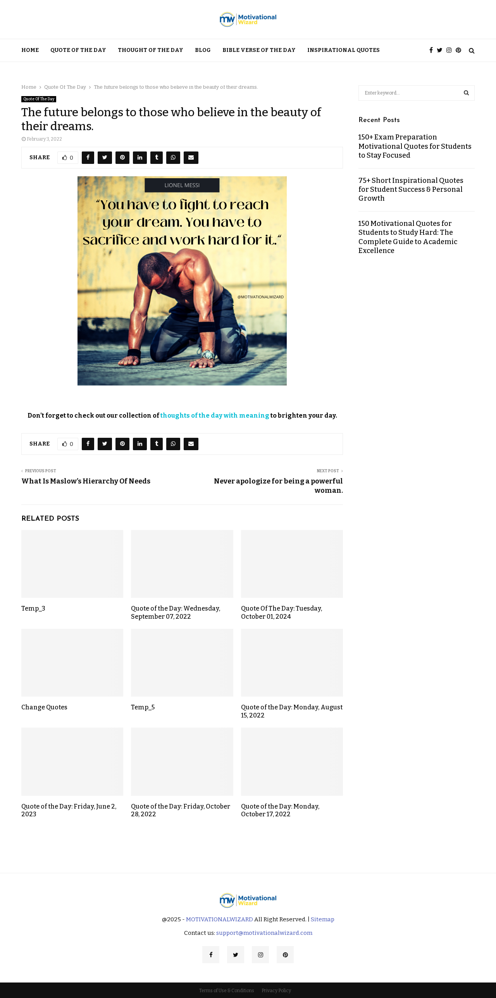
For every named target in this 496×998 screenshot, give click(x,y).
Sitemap (322, 919)
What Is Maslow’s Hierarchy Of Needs (85, 481)
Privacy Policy (276, 990)
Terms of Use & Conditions (226, 990)
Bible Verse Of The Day (259, 50)
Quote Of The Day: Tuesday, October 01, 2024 (281, 612)
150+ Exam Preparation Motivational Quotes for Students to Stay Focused (415, 146)
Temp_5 (143, 707)
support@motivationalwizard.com (264, 932)
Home (30, 50)
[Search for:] (416, 92)
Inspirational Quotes (343, 50)
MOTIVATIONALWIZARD (219, 919)
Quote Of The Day (78, 50)
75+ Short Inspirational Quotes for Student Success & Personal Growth (410, 189)
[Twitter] (441, 50)
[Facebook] (433, 50)
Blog (203, 50)
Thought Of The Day (150, 50)
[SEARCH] (466, 93)
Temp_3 (33, 608)
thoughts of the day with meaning (214, 415)
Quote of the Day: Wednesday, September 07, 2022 (175, 612)
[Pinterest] (460, 50)
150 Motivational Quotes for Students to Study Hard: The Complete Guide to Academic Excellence (407, 237)
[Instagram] (451, 50)
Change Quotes (44, 707)
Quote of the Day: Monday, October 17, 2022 (280, 810)
